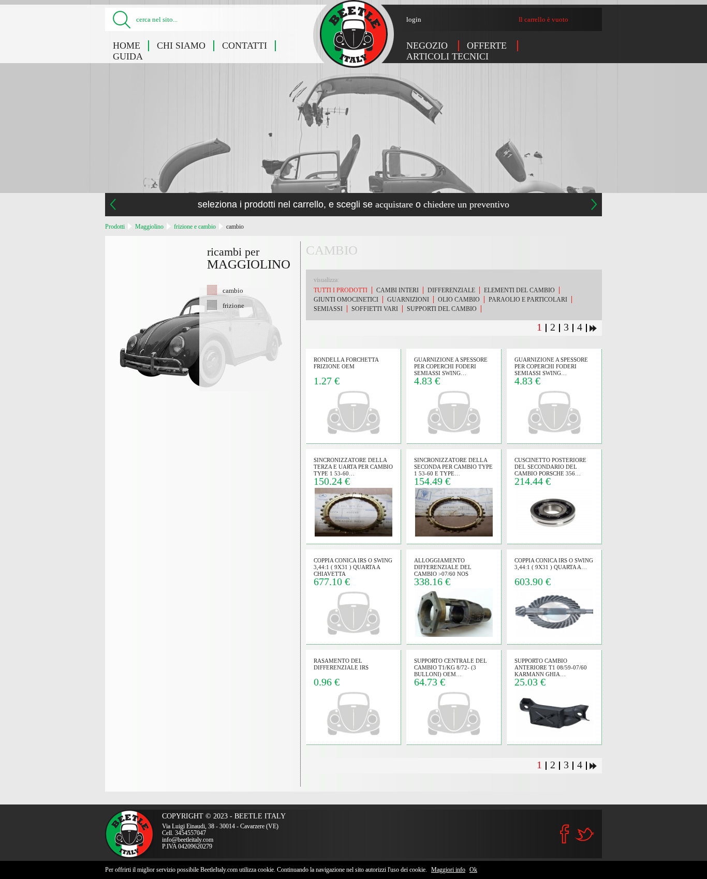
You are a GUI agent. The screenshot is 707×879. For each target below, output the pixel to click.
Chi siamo (181, 45)
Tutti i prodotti (340, 290)
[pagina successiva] (593, 328)
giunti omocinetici (346, 299)
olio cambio (459, 299)
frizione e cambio (195, 226)
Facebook (564, 834)
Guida (128, 56)
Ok (473, 869)
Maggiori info (448, 869)
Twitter (584, 834)
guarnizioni (408, 299)
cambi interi (397, 290)
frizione (233, 305)
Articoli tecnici (447, 56)
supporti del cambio (442, 308)
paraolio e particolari (528, 299)
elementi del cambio (519, 290)
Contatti (244, 45)
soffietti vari (374, 308)
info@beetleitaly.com (187, 839)
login (413, 19)
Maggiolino (149, 226)
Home (126, 45)
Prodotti (115, 226)
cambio (235, 226)
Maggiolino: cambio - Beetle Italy (354, 34)
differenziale (451, 290)
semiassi (328, 308)
